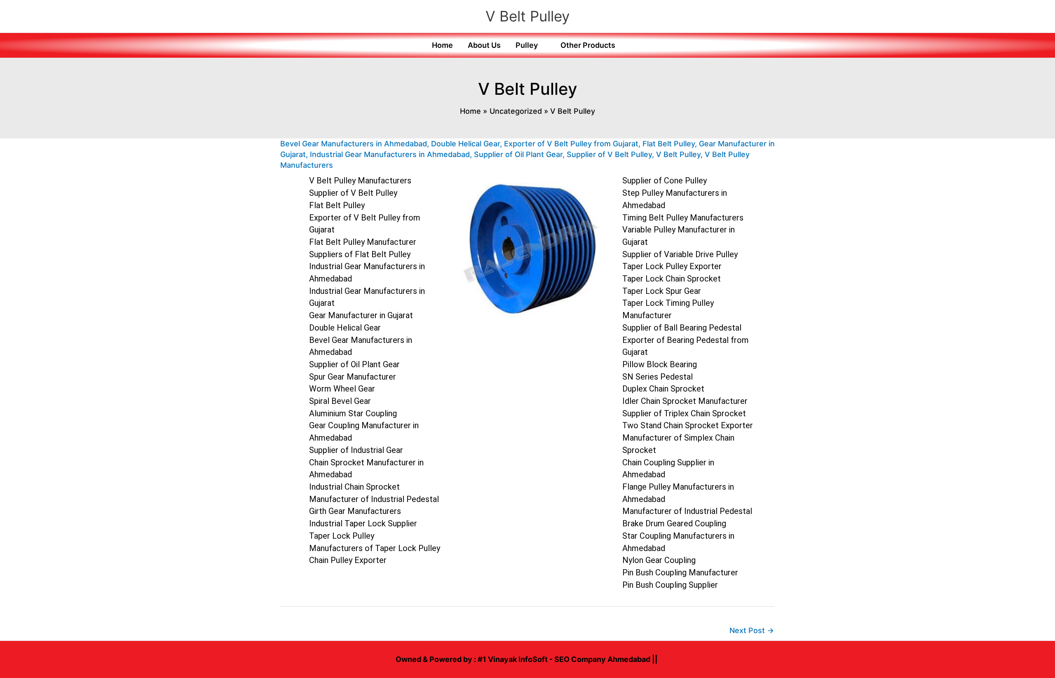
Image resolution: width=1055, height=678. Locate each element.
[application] (542, 45)
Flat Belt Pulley (668, 143)
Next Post (751, 630)
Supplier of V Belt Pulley (609, 154)
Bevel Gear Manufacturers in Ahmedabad (353, 143)
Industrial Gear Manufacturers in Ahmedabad (390, 154)
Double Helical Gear (465, 143)
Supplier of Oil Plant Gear (518, 154)
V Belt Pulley (527, 16)
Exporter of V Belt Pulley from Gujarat (571, 143)
